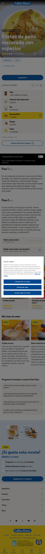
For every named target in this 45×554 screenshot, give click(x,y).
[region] (22, 277)
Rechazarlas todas (22, 287)
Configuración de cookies (22, 281)
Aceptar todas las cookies (22, 293)
